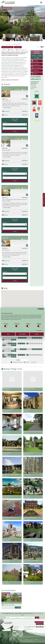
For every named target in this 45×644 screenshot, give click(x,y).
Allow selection (22, 334)
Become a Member (39, 622)
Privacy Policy (19, 639)
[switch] (17, 326)
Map (5, 49)
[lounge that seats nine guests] (22, 37)
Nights (4, 126)
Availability (11, 49)
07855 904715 (36, 79)
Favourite (18, 47)
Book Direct (36, 64)
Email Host (36, 70)
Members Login (39, 624)
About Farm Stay (27, 628)
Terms (32, 639)
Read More (24, 99)
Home (2, 44)
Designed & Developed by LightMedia (26, 640)
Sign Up (37, 617)
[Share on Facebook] (41, 46)
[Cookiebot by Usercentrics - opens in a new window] (38, 309)
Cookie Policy (26, 639)
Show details (38, 330)
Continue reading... (7, 107)
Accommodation (8, 44)
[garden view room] (5, 144)
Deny (8, 334)
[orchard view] (5, 244)
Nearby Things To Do (22, 49)
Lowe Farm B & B (6, 602)
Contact (36, 639)
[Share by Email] (43, 46)
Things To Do (15, 629)
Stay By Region (15, 628)
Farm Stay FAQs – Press (28, 632)
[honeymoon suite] (5, 94)
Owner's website (37, 67)
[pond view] (5, 193)
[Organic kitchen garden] (36, 37)
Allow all (36, 334)
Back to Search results (7, 47)
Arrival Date (5, 122)
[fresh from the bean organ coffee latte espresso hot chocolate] (9, 37)
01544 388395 (36, 77)
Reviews (35, 73)
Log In (17, 640)
